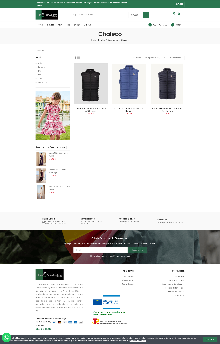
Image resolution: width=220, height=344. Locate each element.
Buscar (146, 15)
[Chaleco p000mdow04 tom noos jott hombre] (91, 83)
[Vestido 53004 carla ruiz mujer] (41, 175)
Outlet (40, 78)
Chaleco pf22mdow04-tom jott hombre (129, 109)
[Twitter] (170, 4)
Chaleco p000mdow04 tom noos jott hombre (91, 109)
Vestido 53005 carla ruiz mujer (59, 187)
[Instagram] (166, 4)
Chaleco (134, 15)
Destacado (42, 82)
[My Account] (183, 15)
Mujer (40, 63)
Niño (39, 74)
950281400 (180, 25)
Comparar (102, 67)
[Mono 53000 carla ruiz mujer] (41, 159)
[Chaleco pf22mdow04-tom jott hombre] (129, 83)
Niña (39, 71)
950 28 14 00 (44, 329)
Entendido (210, 339)
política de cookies (137, 340)
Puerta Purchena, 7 (161, 25)
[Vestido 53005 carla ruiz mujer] (41, 192)
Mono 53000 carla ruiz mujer (58, 154)
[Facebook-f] (162, 4)
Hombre (41, 67)
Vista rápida (102, 77)
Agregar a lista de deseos (102, 72)
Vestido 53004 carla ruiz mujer (57, 171)
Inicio (39, 57)
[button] (178, 4)
